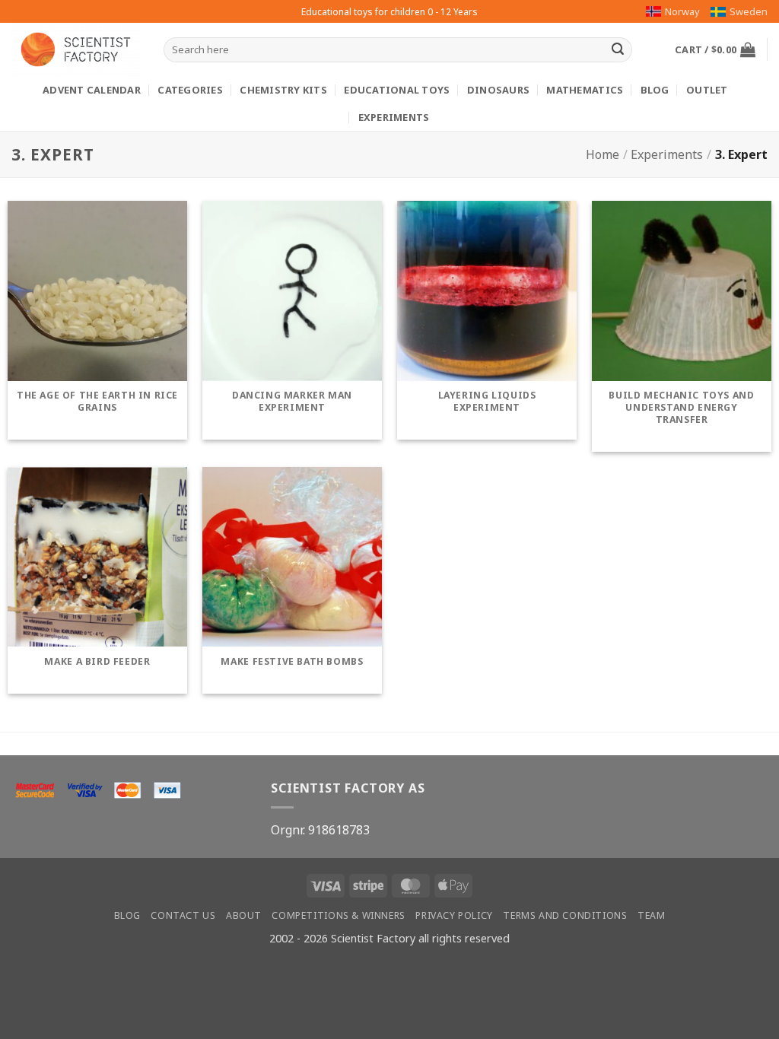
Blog (655, 90)
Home (602, 154)
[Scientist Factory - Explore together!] (76, 49)
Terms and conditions (565, 915)
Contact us (183, 915)
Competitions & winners (338, 915)
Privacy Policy (454, 915)
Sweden (749, 11)
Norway (682, 11)
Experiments (394, 117)
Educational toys (397, 90)
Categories (190, 90)
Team (651, 915)
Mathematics (584, 90)
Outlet (707, 90)
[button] (715, 49)
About (244, 915)
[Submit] (618, 50)
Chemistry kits (283, 90)
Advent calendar (92, 90)
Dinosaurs (498, 90)
